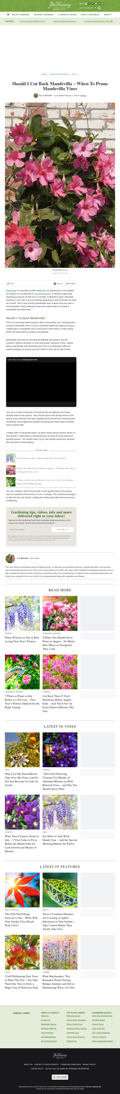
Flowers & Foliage (67, 15)
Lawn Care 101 (98, 1029)
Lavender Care (73, 1033)
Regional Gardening (44, 15)
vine (47, 290)
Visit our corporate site (93, 1087)
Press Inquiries (47, 1033)
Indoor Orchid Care (74, 1024)
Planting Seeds (98, 1020)
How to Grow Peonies (76, 1037)
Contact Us (45, 1020)
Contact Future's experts (46, 1064)
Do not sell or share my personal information (67, 1069)
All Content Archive (49, 1041)
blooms (71, 325)
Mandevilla (11, 290)
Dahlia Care (72, 1041)
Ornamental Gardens (59, 74)
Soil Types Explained (101, 1033)
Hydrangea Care (73, 1016)
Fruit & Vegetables (90, 15)
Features (83, 95)
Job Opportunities (48, 1037)
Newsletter (72, 283)
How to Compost (99, 1037)
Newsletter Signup (48, 1024)
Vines (74, 74)
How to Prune (97, 1024)
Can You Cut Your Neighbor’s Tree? (32, 21)
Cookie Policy (37, 1069)
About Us (45, 1016)
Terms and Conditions (70, 1064)
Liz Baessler (47, 95)
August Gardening (20, 15)
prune (41, 439)
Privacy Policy (89, 1064)
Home (44, 74)
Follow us (60, 283)
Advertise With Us (48, 1029)
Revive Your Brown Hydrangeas (65, 21)
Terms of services (34, 536)
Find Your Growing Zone (102, 1016)
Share (12, 283)
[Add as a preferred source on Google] (60, 1077)
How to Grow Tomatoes (76, 1020)
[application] (41, 382)
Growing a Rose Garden (77, 1029)
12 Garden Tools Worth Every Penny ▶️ (98, 21)
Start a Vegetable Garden (102, 1041)
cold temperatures (42, 294)
